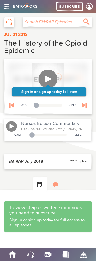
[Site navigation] (7, 6)
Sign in (27, 92)
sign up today (50, 92)
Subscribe (69, 7)
